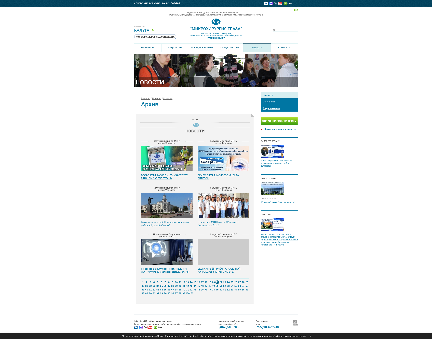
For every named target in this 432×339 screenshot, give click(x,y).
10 (176, 282)
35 (161, 286)
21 (217, 282)
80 (221, 289)
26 (235, 282)
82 (228, 289)
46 (202, 286)
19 (209, 282)
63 (157, 289)
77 (209, 289)
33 (154, 286)
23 (224, 282)
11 (180, 282)
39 (176, 286)
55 (235, 286)
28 (243, 282)
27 (239, 282)
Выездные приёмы (202, 48)
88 (143, 293)
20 (213, 282)
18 (206, 282)
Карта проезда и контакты (280, 129)
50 (217, 286)
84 (235, 289)
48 (209, 286)
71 (187, 289)
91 (154, 293)
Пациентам (175, 48)
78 (213, 289)
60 (146, 289)
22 (221, 282)
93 (161, 293)
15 (195, 282)
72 (191, 289)
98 (180, 293)
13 (187, 282)
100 (187, 293)
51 (221, 286)
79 (217, 289)
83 (232, 289)
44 (195, 286)
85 (239, 289)
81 (224, 289)
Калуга (141, 30)
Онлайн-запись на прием (279, 121)
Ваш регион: (139, 27)
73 (195, 289)
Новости (257, 48)
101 (191, 293)
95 (169, 293)
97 (176, 293)
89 (146, 293)
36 (165, 286)
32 (150, 286)
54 (232, 286)
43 (191, 286)
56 (239, 286)
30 (143, 286)
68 (176, 289)
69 (180, 289)
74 (198, 289)
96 (172, 293)
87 (247, 289)
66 (169, 289)
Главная (145, 98)
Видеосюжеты (271, 108)
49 (213, 286)
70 (183, 289)
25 (232, 282)
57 (243, 286)
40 (180, 286)
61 (150, 289)
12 (183, 282)
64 (161, 289)
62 (154, 289)
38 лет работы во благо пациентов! (277, 202)
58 (247, 286)
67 (172, 289)
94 (165, 293)
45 (198, 286)
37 (169, 286)
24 (228, 282)
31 (146, 286)
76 (206, 289)
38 (172, 286)
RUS (295, 10)
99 (183, 293)
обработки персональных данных (289, 336)
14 (191, 282)
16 (198, 282)
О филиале (147, 48)
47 (206, 286)
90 (150, 293)
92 (157, 293)
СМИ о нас (269, 101)
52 (224, 286)
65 (165, 289)
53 (228, 286)
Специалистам (230, 48)
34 (157, 286)
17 (202, 282)
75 (202, 289)
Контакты (284, 48)
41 (183, 286)
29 (247, 282)
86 (243, 289)
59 (143, 289)
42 (187, 286)
